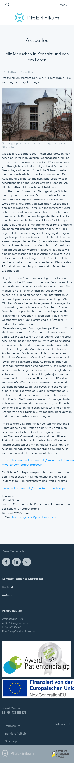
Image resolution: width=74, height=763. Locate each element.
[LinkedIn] (19, 713)
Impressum (12, 725)
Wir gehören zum (60, 755)
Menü (63, 5)
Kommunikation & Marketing (22, 578)
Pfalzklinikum (37, 17)
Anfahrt (7, 595)
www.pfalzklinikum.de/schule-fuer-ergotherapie (34, 488)
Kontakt (7, 587)
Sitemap (11, 741)
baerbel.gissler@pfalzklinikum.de (34, 517)
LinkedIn (16, 561)
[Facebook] (4, 713)
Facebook (6, 561)
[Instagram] (9, 713)
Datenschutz (63, 724)
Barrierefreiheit (15, 733)
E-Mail (26, 561)
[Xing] (25, 713)
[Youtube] (14, 712)
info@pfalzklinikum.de (20, 631)
